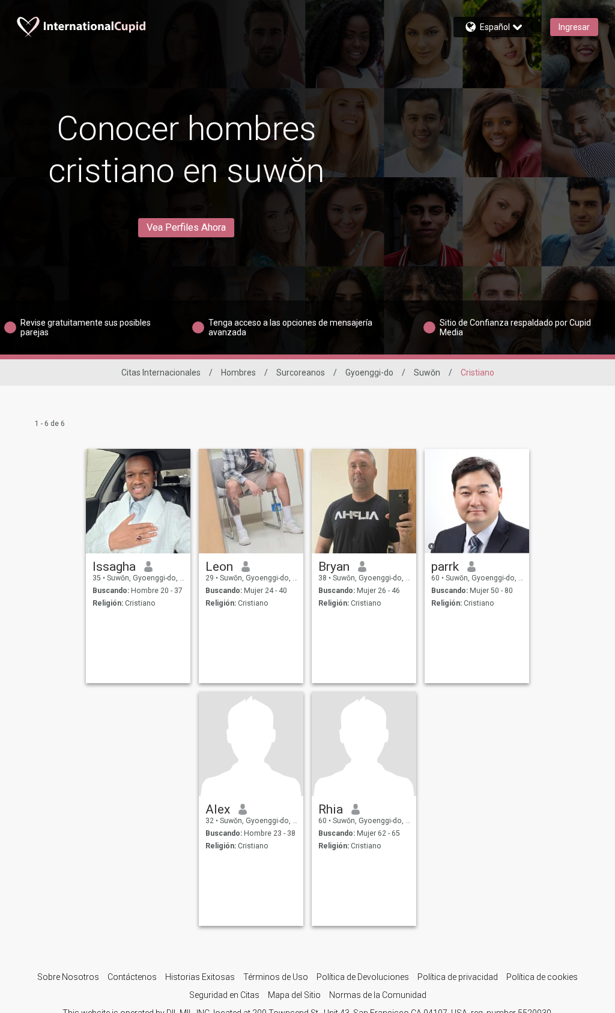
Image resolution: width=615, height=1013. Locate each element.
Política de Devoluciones (363, 977)
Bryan (334, 566)
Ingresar (574, 27)
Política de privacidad (457, 977)
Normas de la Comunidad (377, 995)
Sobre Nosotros (68, 977)
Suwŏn (427, 372)
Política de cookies (542, 977)
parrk (445, 566)
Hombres (238, 372)
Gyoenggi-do (369, 372)
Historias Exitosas (200, 977)
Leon (219, 566)
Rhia (330, 809)
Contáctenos (132, 977)
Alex (217, 809)
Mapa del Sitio (294, 995)
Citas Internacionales (161, 372)
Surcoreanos (300, 372)
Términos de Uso (275, 977)
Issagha (114, 566)
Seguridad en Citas (224, 995)
